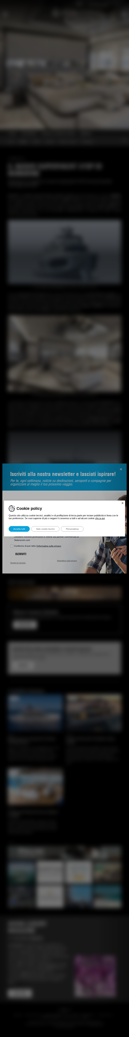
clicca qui (100, 518)
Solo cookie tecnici (45, 529)
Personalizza (72, 529)
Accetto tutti (19, 529)
